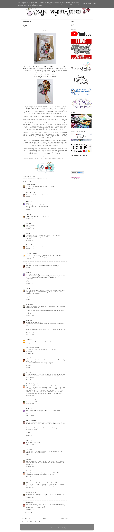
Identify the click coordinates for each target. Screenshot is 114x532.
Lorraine (28, 304)
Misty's (27, 201)
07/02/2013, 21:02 (30, 476)
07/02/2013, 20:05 (30, 466)
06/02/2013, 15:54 (30, 259)
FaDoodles (73, 26)
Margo (27, 272)
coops (27, 358)
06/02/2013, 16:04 (30, 268)
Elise (27, 288)
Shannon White (30, 420)
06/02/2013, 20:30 (30, 343)
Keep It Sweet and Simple (32, 348)
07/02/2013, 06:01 (30, 404)
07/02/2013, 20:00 (30, 454)
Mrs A (53, 72)
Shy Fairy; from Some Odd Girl (32, 158)
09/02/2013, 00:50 (30, 488)
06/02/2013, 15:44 (30, 240)
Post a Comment (28, 512)
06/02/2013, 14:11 (29, 188)
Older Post (64, 519)
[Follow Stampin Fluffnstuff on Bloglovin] (77, 173)
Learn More (87, 4)
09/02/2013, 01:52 (30, 509)
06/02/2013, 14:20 (30, 210)
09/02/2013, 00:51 (30, 498)
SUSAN (27, 408)
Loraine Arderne (30, 400)
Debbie (27, 214)
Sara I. (27, 372)
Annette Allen (29, 184)
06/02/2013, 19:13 (30, 334)
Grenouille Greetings (30, 384)
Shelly (53, 77)
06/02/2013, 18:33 (30, 299)
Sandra (27, 320)
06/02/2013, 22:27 (30, 379)
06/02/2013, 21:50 (30, 368)
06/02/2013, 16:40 (30, 284)
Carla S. (28, 245)
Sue (27, 233)
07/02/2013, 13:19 (30, 444)
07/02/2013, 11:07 (29, 436)
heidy (27, 223)
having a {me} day (30, 481)
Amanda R (28, 503)
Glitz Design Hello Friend (45, 158)
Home (45, 519)
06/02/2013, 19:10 (30, 315)
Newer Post (26, 519)
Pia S (27, 264)
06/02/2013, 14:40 (30, 218)
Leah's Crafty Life (30, 253)
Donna (27, 471)
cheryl (27, 339)
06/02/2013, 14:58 (30, 229)
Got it (94, 4)
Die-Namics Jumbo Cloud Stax (57, 158)
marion (27, 440)
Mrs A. (27, 449)
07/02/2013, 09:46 (30, 415)
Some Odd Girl (49, 67)
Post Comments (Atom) (34, 522)
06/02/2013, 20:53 (30, 353)
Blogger (65, 528)
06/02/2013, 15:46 (30, 249)
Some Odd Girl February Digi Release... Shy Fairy (37, 178)
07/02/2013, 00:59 (30, 395)
